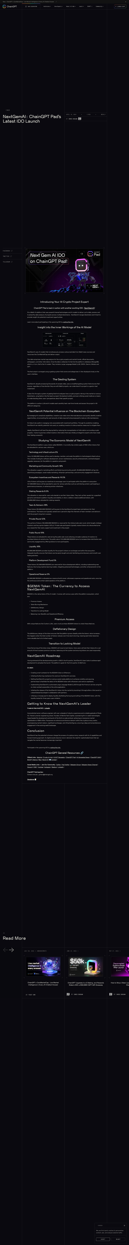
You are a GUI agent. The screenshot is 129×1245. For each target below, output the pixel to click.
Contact (54, 760)
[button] (31, 6)
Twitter (58, 764)
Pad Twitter (65, 764)
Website (39, 757)
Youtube (40, 767)
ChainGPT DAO (96, 757)
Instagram (47, 767)
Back (8, 110)
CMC (35, 767)
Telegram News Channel (89, 764)
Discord (29, 767)
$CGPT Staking (32, 760)
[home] (10, 6)
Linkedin (60, 767)
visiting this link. (68, 322)
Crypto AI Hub (47, 757)
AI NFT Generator (59, 757)
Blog (40, 760)
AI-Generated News (83, 757)
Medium (54, 767)
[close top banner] (125, 2)
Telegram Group (75, 764)
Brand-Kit (45, 760)
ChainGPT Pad (71, 757)
